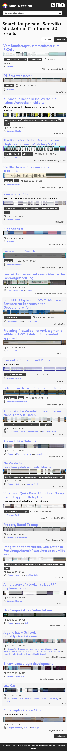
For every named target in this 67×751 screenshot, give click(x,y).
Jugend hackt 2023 (57, 244)
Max (54, 649)
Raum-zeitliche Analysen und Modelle (21, 425)
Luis (48, 652)
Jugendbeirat (13, 229)
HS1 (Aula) (45, 425)
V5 (16, 181)
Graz (21, 398)
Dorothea (20, 454)
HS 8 (7, 213)
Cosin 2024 (61, 92)
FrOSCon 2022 (59, 381)
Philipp (43, 699)
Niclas (15, 699)
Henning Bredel (32, 484)
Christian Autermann (29, 432)
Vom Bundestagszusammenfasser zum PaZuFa (31, 48)
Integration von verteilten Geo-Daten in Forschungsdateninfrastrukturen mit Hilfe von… (34, 551)
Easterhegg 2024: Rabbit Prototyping (50, 293)
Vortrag (8, 181)
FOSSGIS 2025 (59, 324)
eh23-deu (27, 154)
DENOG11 (61, 604)
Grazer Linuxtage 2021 (56, 540)
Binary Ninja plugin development (28, 664)
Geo (6, 568)
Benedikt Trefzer (14, 379)
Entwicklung (10, 398)
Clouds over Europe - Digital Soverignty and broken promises (31, 209)
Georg (55, 699)
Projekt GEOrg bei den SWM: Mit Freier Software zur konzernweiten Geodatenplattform (33, 304)
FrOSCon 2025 (59, 222)
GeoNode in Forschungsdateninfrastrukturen (27, 465)
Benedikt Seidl (31, 321)
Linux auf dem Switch (19, 251)
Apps (41, 745)
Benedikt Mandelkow (16, 158)
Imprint (49, 745)
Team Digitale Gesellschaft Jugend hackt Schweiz (25, 654)
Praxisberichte (11, 317)
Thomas (21, 649)
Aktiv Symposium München (54, 69)
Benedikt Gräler (49, 432)
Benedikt (11, 66)
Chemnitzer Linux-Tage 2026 (53, 188)
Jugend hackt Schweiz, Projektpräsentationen (20, 635)
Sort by (46, 39)
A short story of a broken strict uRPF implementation (29, 587)
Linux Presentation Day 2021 (53, 518)
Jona (30, 652)
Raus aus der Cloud (17, 195)
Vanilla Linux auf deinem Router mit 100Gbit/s (30, 169)
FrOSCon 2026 (59, 134)
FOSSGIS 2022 (59, 578)
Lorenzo (29, 649)
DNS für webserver (17, 76)
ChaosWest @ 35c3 (57, 626)
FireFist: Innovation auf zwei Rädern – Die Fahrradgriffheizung (34, 276)
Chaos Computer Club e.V (16, 745)
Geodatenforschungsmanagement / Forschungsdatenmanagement (34, 477)
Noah (36, 649)
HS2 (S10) (25, 317)
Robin (53, 652)
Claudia (48, 649)
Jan (15, 649)
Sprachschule (35, 59)
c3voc (33, 748)
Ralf (26, 623)
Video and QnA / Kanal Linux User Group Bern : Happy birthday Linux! (33, 495)
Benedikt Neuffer (14, 351)
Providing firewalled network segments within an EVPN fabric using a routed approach (32, 334)
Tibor (41, 649)
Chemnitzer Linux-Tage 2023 (53, 268)
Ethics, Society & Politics (15, 59)
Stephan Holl (13, 432)
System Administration (15, 375)
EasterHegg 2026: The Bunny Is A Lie (50, 161)
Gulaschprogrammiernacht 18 (52, 679)
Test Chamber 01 (12, 154)
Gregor (10, 728)
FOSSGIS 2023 (59, 487)
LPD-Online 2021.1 (13, 512)
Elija (58, 652)
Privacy (59, 745)
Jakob (49, 699)
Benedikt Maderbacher (17, 402)
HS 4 (7, 124)
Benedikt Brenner (14, 265)
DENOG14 (61, 354)
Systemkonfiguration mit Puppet (27, 361)
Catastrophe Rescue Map (22, 711)
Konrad (36, 652)
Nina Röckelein (14, 321)
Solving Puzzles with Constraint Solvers (32, 388)
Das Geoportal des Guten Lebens (27, 611)
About (33, 745)
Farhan (7, 701)
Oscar (21, 699)
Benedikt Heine (13, 185)
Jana (18, 623)
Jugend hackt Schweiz (56, 657)
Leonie (43, 652)
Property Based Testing (20, 525)
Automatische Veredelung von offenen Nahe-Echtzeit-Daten (32, 413)
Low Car (9, 686)
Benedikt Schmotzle (15, 676)
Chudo (10, 649)
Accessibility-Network (19, 442)
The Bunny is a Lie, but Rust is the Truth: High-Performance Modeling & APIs (32, 142)
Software (9, 86)
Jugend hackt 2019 (57, 704)
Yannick (38, 454)
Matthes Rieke (32, 575)
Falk (25, 728)
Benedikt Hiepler (14, 131)
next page (60, 39)
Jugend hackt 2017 (57, 731)
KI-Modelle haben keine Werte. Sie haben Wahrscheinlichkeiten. (29, 101)
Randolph (35, 728)
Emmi (24, 652)
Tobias (36, 699)
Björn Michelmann (15, 291)
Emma (28, 454)
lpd (26, 512)
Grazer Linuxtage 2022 (56, 405)
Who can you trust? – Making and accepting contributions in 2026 (33, 120)
